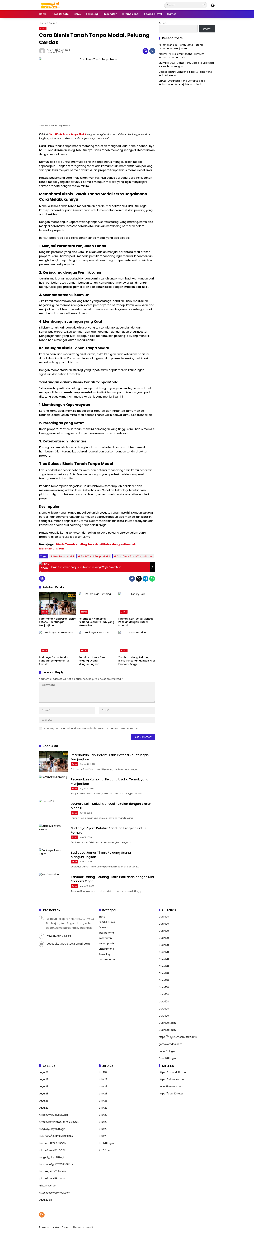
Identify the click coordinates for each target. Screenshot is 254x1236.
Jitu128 (103, 1072)
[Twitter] (139, 579)
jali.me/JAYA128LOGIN (52, 1150)
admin (50, 50)
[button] (203, 5)
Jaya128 (43, 1072)
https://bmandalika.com (173, 1072)
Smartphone (106, 948)
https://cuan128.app (171, 1093)
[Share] (152, 51)
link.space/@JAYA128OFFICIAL (56, 1136)
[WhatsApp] (152, 579)
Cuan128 (164, 916)
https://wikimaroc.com (172, 1079)
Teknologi (104, 954)
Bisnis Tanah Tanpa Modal (95, 556)
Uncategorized (107, 959)
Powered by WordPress (53, 1227)
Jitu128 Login (106, 1143)
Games (103, 927)
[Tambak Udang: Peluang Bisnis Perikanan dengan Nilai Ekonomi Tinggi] (136, 642)
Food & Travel (107, 922)
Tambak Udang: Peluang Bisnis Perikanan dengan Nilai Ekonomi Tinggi (136, 661)
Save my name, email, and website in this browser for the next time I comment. (92, 728)
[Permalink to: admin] (43, 51)
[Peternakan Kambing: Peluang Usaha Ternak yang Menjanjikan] (97, 603)
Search (163, 23)
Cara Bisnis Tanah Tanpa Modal (67, 134)
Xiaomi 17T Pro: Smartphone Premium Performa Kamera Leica (181, 55)
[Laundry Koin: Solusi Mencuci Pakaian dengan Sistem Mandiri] (136, 603)
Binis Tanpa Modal (63, 556)
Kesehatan (105, 938)
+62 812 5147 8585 (59, 936)
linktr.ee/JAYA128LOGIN (52, 1143)
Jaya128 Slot (46, 1199)
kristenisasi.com (48, 1185)
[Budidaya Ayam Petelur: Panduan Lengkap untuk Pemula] (57, 642)
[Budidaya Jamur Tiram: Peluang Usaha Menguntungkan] (97, 642)
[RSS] (42, 1215)
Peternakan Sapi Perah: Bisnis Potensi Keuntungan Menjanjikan (57, 622)
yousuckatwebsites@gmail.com (68, 944)
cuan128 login (167, 1051)
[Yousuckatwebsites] (50, 5)
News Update (107, 943)
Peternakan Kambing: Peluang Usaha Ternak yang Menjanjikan (96, 622)
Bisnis (43, 28)
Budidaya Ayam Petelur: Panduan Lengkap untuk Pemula (54, 661)
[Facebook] (132, 579)
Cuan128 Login (167, 1023)
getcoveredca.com (170, 1044)
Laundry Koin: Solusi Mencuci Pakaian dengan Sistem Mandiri (136, 622)
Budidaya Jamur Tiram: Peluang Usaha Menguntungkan (93, 661)
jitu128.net (105, 1150)
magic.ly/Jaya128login (52, 1129)
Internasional (106, 932)
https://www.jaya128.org (53, 1115)
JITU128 (103, 1079)
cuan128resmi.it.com (171, 1086)
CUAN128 (164, 959)
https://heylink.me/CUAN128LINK (178, 1037)
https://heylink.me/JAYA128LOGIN (59, 1122)
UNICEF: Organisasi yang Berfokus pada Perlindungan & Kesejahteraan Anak (182, 82)
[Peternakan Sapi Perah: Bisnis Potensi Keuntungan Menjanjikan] (57, 603)
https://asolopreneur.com (54, 1192)
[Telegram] (145, 579)
